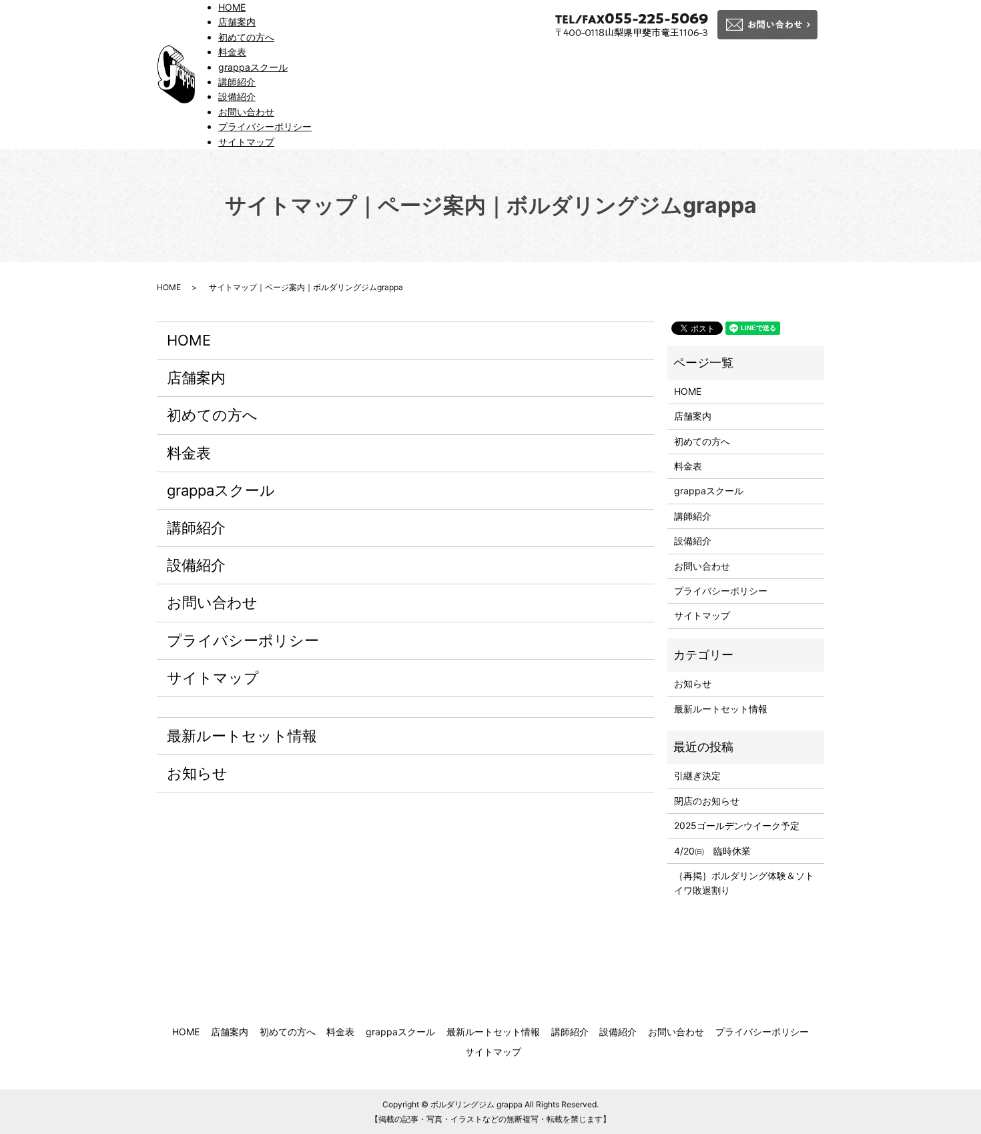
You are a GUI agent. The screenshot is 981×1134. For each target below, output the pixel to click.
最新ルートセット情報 (242, 735)
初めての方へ (246, 37)
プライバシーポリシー (265, 126)
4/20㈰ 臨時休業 (712, 851)
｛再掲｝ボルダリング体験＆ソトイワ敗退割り (744, 883)
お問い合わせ (246, 111)
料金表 (232, 51)
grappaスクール (253, 67)
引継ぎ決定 (697, 775)
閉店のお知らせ (706, 800)
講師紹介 (237, 81)
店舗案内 (237, 21)
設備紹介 (237, 96)
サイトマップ (246, 141)
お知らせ (197, 773)
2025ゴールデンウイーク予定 (736, 825)
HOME (232, 7)
